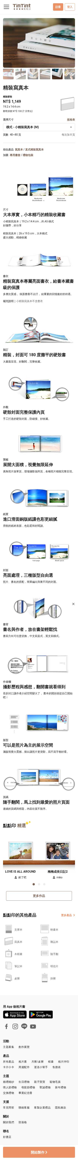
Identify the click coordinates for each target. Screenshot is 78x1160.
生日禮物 (24, 1081)
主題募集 (8, 1046)
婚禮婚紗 (8, 1081)
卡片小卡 (8, 1067)
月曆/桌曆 (37, 1061)
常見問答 (8, 1107)
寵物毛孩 (55, 1081)
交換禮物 (8, 1092)
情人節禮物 (10, 1087)
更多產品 (66, 915)
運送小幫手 (41, 1067)
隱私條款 (60, 1107)
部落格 (23, 1122)
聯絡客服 (24, 1107)
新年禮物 (60, 1087)
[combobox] (39, 127)
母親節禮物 (28, 1087)
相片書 (23, 1061)
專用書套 (15, 155)
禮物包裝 (28, 155)
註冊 (58, 6)
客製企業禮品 (42, 1107)
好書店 (7, 1136)
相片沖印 (63, 1061)
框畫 (51, 1061)
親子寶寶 (39, 1081)
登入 (70, 6)
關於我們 (8, 1122)
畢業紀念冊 (25, 1092)
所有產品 (8, 1061)
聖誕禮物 (45, 1087)
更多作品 (39, 896)
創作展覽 (24, 1046)
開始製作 (38, 1152)
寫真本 (19, 149)
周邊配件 (24, 1067)
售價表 (56, 1067)
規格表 (71, 119)
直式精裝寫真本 (34, 149)
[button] (20, 851)
